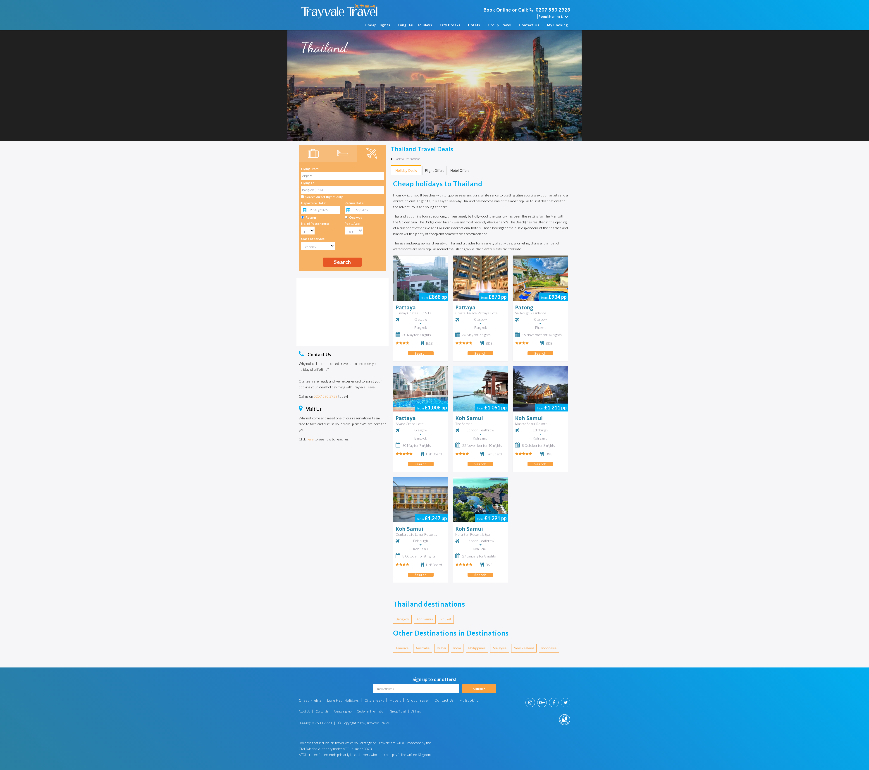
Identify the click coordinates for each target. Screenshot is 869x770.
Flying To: (308, 183)
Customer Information (370, 711)
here (310, 439)
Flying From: (310, 169)
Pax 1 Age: (352, 223)
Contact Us (529, 25)
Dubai (441, 648)
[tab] (313, 153)
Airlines (416, 711)
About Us (304, 711)
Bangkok (402, 619)
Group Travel (499, 25)
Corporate (322, 711)
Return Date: (354, 203)
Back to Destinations (407, 159)
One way (355, 217)
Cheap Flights (377, 25)
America (402, 648)
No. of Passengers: (315, 223)
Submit (479, 689)
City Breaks (450, 25)
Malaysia (499, 648)
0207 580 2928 (553, 9)
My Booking (557, 25)
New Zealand (524, 648)
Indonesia (548, 648)
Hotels (474, 25)
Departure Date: (313, 203)
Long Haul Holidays (415, 25)
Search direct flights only (324, 197)
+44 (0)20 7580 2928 (315, 723)
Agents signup (342, 711)
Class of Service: (313, 239)
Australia (423, 648)
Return (311, 217)
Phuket (445, 619)
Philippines (476, 648)
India (457, 648)
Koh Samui (424, 619)
